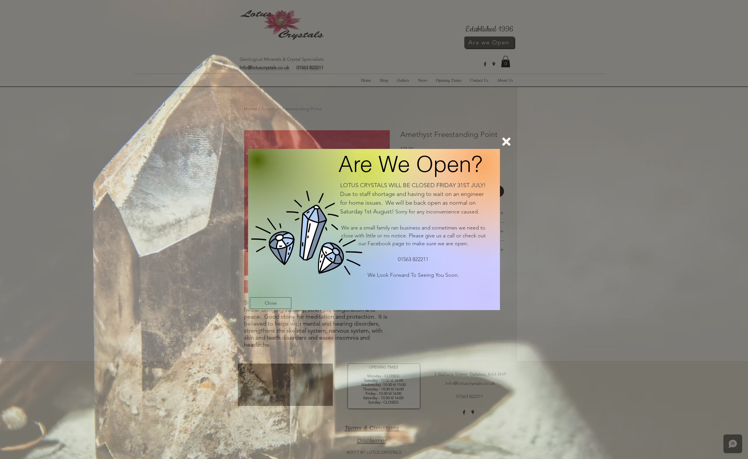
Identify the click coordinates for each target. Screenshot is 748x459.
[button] (506, 141)
